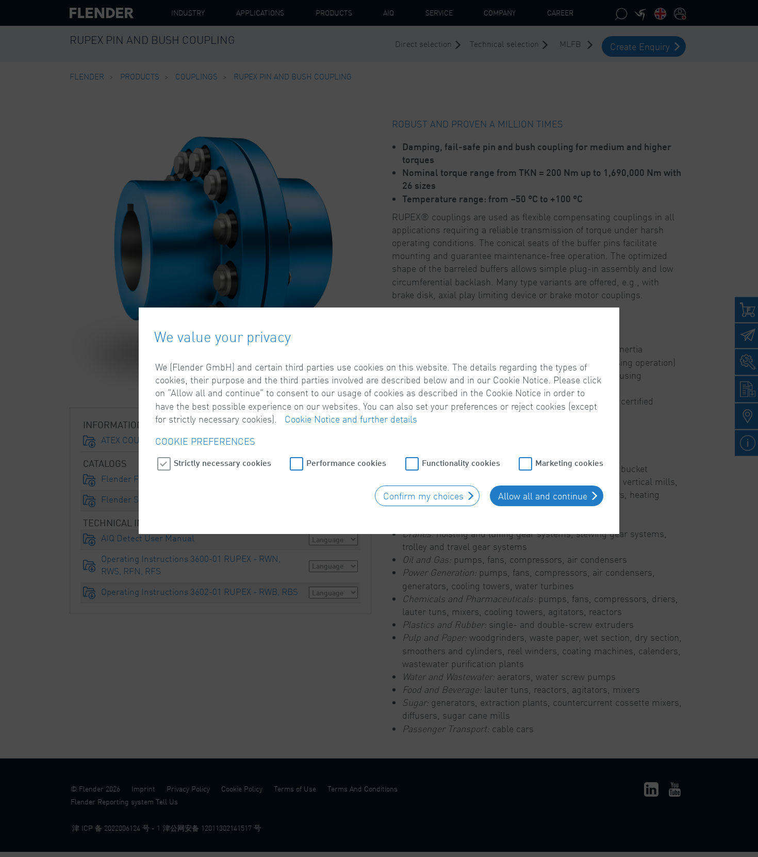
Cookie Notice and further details (351, 419)
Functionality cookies (461, 462)
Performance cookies (346, 462)
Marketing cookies (569, 462)
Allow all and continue (542, 496)
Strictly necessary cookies (222, 462)
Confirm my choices (423, 496)
